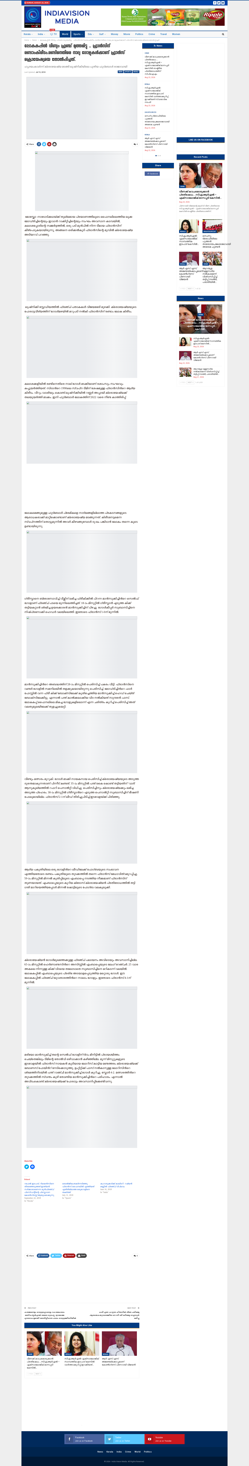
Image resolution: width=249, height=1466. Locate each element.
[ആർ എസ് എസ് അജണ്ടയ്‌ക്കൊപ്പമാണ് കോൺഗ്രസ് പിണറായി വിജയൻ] (119, 1343)
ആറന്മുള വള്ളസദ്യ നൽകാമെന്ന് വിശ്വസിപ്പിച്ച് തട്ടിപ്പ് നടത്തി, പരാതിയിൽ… (206, 371)
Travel (163, 34)
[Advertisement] (81, 487)
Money (114, 34)
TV (53, 33)
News (121, 72)
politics (139, 34)
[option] (158, 101)
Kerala (27, 34)
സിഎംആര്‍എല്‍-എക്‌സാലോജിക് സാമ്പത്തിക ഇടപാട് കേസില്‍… (207, 341)
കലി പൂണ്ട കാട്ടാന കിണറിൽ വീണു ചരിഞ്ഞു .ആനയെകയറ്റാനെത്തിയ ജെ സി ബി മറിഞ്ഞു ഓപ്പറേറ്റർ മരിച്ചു (114, 1315)
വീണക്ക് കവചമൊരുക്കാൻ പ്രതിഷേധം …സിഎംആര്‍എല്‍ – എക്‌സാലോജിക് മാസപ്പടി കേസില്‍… (200, 194)
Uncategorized (209, 231)
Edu (90, 34)
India (40, 34)
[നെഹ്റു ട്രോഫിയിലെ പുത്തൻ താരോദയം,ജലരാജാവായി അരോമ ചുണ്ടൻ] (212, 226)
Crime (152, 34)
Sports (77, 34)
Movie (126, 34)
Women (176, 34)
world (65, 34)
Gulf (101, 34)
